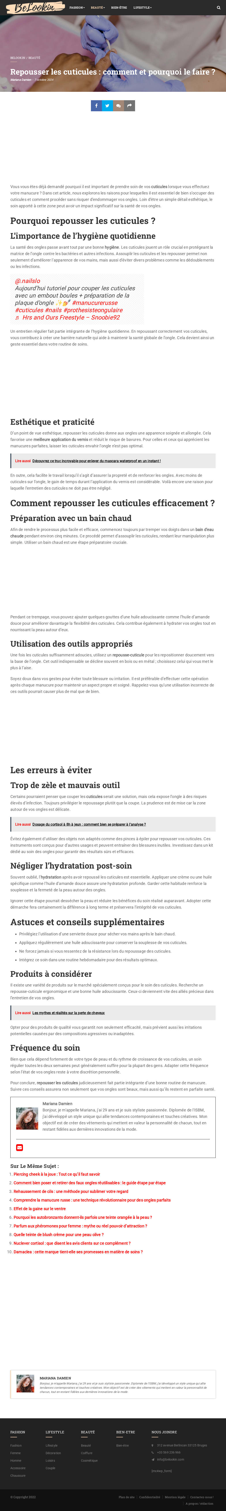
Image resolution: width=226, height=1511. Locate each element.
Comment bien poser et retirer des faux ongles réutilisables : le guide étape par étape (90, 1182)
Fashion (76, 8)
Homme (15, 1460)
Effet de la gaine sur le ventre (40, 1208)
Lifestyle (142, 8)
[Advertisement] (113, 151)
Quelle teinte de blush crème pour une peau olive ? (59, 1234)
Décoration (53, 1453)
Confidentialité (149, 1497)
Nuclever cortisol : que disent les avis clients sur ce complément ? (72, 1243)
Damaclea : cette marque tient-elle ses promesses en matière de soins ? (78, 1252)
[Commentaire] (118, 105)
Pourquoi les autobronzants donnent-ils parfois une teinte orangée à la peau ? (83, 1217)
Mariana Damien (20, 79)
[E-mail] (19, 1149)
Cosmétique (89, 1460)
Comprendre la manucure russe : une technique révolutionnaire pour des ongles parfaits (92, 1200)
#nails (53, 310)
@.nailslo (27, 281)
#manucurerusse (94, 302)
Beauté (97, 8)
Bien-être (119, 8)
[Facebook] (96, 105)
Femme (15, 1453)
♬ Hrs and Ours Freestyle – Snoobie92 (67, 317)
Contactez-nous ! (201, 1497)
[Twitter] (107, 105)
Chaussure (17, 1475)
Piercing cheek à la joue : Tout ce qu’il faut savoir (57, 1174)
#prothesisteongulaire (92, 310)
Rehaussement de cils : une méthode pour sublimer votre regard (71, 1191)
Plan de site (127, 1497)
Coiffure (86, 1453)
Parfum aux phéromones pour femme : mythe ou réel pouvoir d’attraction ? (80, 1226)
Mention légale (175, 1497)
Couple (50, 1468)
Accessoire (17, 1468)
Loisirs (50, 1460)
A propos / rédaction (199, 1503)
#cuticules (29, 310)
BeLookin (17, 58)
